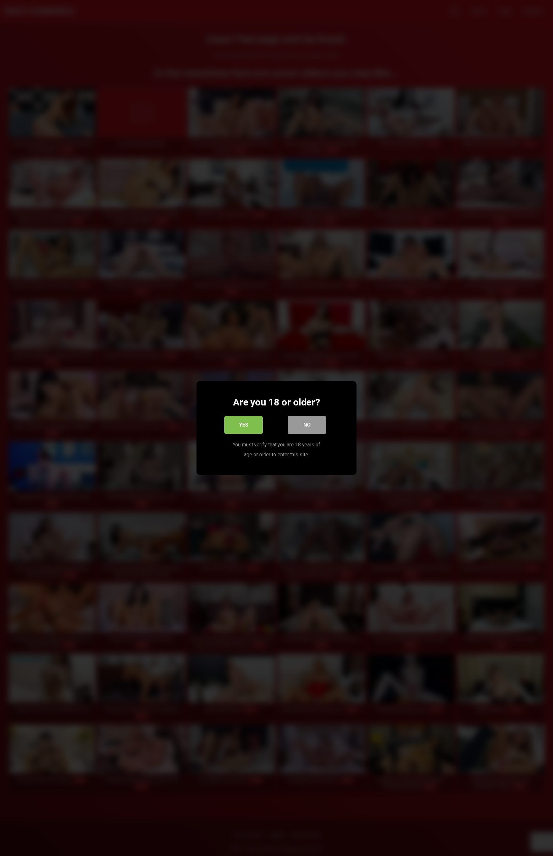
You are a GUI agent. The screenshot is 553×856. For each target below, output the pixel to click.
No (307, 425)
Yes (243, 425)
